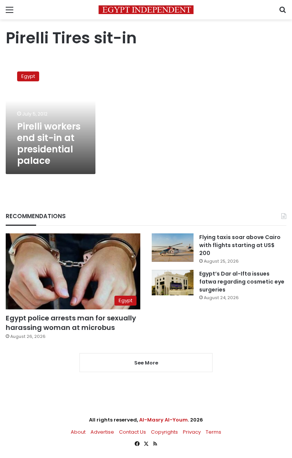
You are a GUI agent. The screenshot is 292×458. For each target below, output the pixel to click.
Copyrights (164, 432)
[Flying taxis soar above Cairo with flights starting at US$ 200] (173, 247)
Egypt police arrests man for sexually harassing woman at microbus (71, 322)
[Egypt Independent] (146, 9)
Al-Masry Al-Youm (163, 419)
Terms (213, 432)
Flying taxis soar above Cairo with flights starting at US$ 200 (240, 245)
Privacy (192, 432)
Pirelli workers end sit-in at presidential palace (49, 143)
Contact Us (132, 432)
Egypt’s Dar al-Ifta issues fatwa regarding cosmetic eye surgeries (241, 281)
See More (146, 362)
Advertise (102, 432)
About (78, 432)
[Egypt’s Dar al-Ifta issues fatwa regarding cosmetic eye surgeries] (173, 282)
